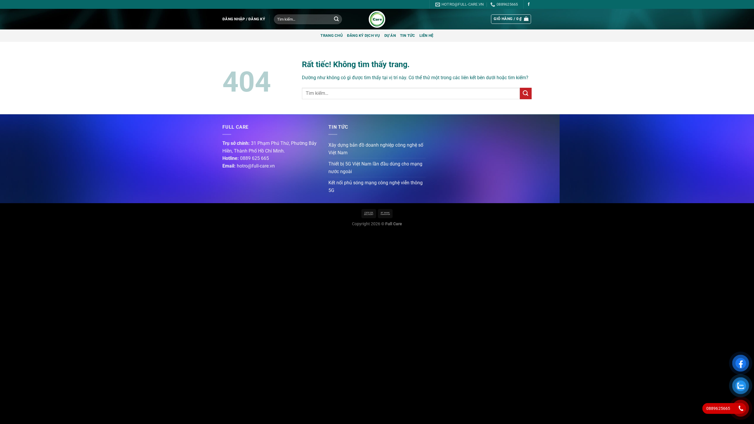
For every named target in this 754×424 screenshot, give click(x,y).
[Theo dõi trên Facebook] (528, 4)
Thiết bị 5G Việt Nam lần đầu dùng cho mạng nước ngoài (375, 167)
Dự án (390, 35)
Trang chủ (331, 35)
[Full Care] (377, 19)
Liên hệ (426, 35)
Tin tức (407, 35)
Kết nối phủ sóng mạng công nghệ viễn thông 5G (375, 186)
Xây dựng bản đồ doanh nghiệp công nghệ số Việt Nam (375, 148)
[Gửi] (336, 19)
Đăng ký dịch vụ (363, 35)
